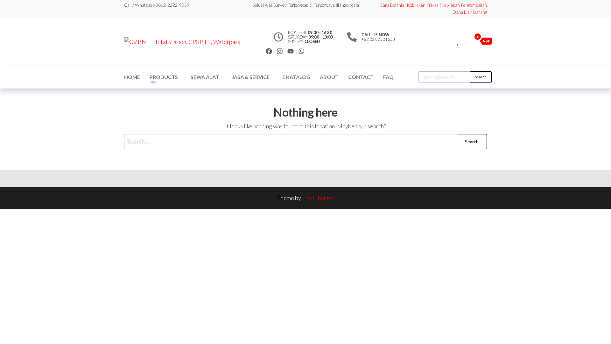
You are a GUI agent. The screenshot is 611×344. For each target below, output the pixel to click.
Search (481, 77)
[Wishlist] (458, 41)
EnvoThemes (318, 197)
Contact (361, 77)
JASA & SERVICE (251, 77)
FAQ (388, 77)
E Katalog (296, 77)
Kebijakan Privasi (423, 5)
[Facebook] (269, 51)
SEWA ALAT (205, 77)
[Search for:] (305, 141)
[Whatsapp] (301, 51)
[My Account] (465, 41)
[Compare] (451, 41)
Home (132, 77)
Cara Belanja (392, 5)
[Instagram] (280, 51)
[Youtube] (290, 51)
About (329, 77)
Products (164, 79)
